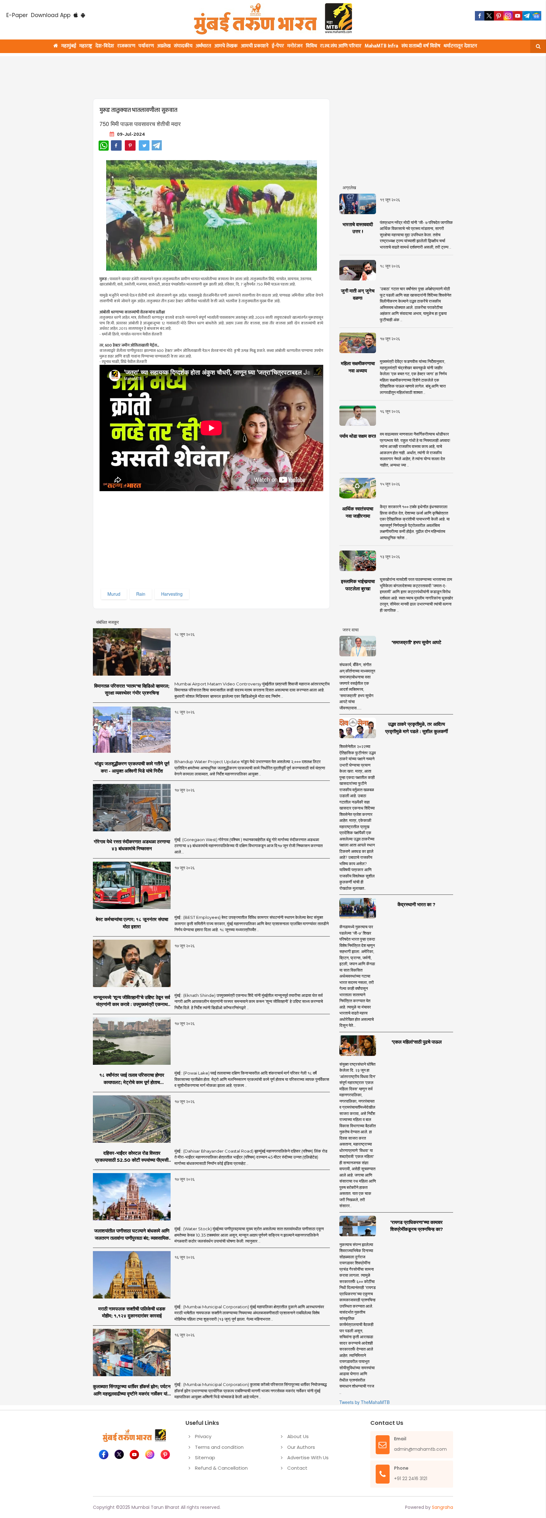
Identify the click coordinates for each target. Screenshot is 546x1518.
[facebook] (479, 16)
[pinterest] (498, 16)
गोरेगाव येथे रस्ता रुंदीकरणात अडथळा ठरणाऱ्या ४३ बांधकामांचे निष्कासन (132, 845)
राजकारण (126, 46)
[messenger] (517, 16)
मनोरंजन (295, 46)
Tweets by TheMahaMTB (364, 1402)
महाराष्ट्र (85, 46)
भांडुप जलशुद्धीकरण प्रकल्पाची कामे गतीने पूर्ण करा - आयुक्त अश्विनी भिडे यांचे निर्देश (131, 767)
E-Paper (17, 15)
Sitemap (205, 1457)
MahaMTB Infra (381, 46)
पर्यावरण (146, 46)
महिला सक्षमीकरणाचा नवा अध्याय (358, 367)
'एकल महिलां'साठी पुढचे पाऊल (416, 1042)
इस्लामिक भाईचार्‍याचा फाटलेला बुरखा (358, 585)
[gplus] (508, 16)
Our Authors (301, 1447)
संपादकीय (183, 46)
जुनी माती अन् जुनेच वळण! (357, 294)
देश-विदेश (104, 46)
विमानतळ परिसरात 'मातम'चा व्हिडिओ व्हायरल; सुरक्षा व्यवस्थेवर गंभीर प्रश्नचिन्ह (131, 689)
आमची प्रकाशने (255, 46)
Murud (113, 594)
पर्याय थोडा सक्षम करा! (358, 436)
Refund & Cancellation (221, 1468)
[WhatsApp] (104, 146)
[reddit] (536, 16)
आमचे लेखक (226, 46)
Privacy (203, 1436)
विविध (311, 46)
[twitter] (489, 16)
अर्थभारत (203, 46)
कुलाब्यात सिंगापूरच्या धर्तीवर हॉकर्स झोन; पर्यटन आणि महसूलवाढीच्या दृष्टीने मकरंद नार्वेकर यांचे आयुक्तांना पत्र (132, 1390)
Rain (140, 594)
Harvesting (172, 594)
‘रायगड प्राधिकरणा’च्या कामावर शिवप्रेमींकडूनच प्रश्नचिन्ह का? (416, 1225)
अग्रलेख (164, 46)
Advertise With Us (308, 1457)
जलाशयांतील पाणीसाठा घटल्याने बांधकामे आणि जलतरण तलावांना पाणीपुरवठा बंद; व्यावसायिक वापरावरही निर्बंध (131, 1235)
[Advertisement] (245, 73)
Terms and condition (219, 1447)
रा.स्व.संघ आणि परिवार (340, 46)
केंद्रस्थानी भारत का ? (416, 904)
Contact (297, 1468)
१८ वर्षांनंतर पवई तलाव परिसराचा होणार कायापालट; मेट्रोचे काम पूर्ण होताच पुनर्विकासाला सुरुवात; (131, 1079)
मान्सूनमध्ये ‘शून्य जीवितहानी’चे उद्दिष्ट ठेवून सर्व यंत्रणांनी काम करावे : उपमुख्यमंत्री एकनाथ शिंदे (132, 1001)
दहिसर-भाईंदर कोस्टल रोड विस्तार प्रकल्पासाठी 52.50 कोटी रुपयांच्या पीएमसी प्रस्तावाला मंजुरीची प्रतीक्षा (131, 1157)
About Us (298, 1436)
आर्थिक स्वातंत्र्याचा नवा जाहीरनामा (357, 512)
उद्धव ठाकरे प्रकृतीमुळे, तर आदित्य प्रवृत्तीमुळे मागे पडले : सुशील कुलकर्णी (416, 727)
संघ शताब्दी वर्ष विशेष (420, 46)
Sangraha (442, 1507)
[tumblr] (527, 16)
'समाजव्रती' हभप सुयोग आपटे (416, 642)
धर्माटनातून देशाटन (460, 46)
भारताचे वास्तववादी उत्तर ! (358, 228)
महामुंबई (68, 46)
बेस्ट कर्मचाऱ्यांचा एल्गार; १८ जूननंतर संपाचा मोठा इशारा (132, 923)
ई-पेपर (278, 46)
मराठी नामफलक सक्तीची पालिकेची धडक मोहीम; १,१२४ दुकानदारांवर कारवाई (131, 1312)
